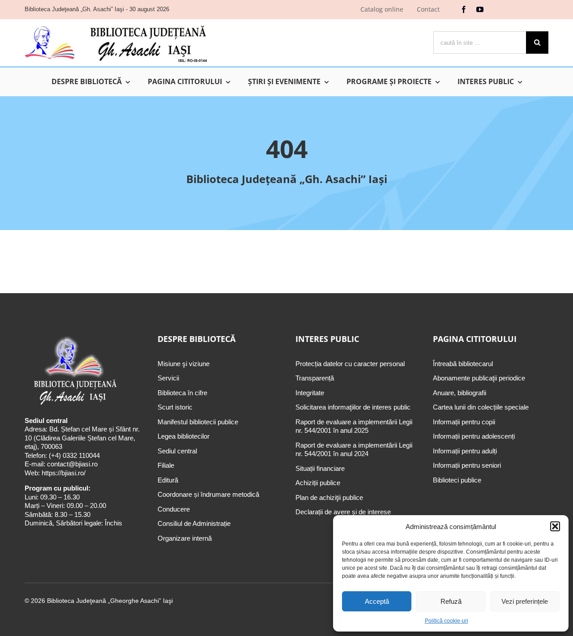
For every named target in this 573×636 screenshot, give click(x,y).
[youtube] (479, 9)
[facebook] (463, 9)
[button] (555, 526)
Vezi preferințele (524, 601)
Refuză (451, 601)
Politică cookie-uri (446, 621)
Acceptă (377, 601)
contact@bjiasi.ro (72, 464)
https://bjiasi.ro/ (64, 473)
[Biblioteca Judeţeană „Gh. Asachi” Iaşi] (116, 25)
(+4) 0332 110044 (73, 455)
